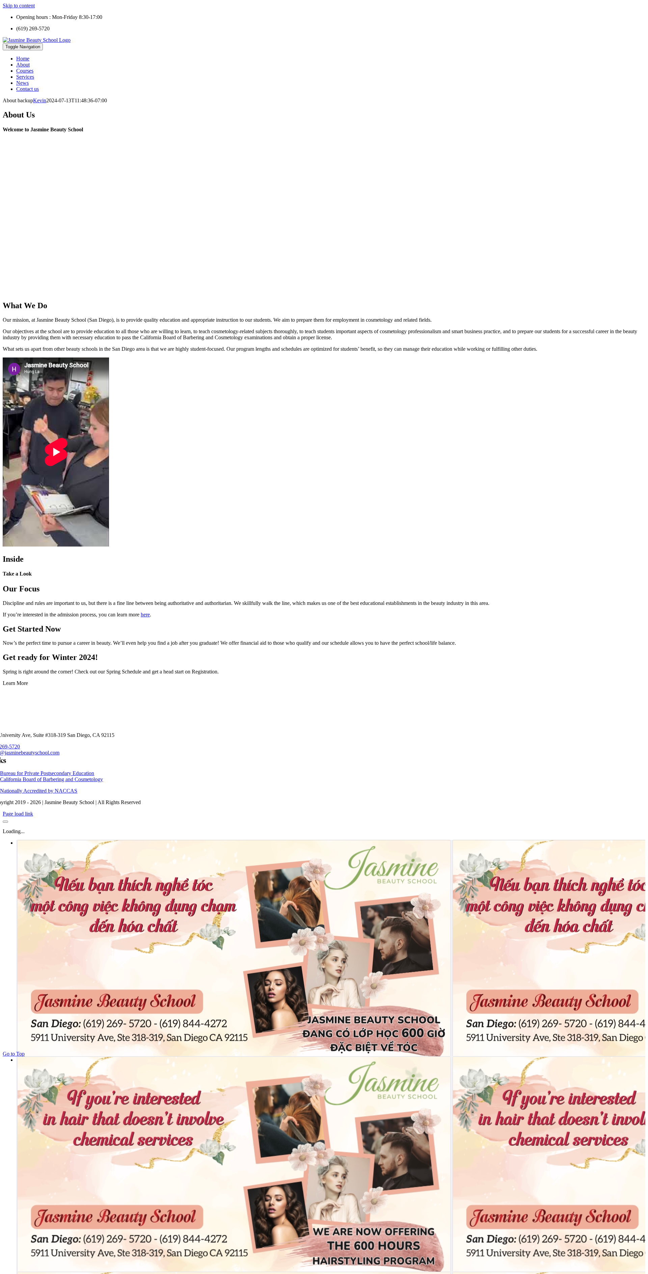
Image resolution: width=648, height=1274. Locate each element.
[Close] (5, 822)
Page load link (18, 814)
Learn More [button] (15, 683)
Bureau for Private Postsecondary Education (47, 773)
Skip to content (19, 5)
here (145, 614)
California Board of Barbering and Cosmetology (51, 779)
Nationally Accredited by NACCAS (38, 791)
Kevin (39, 100)
